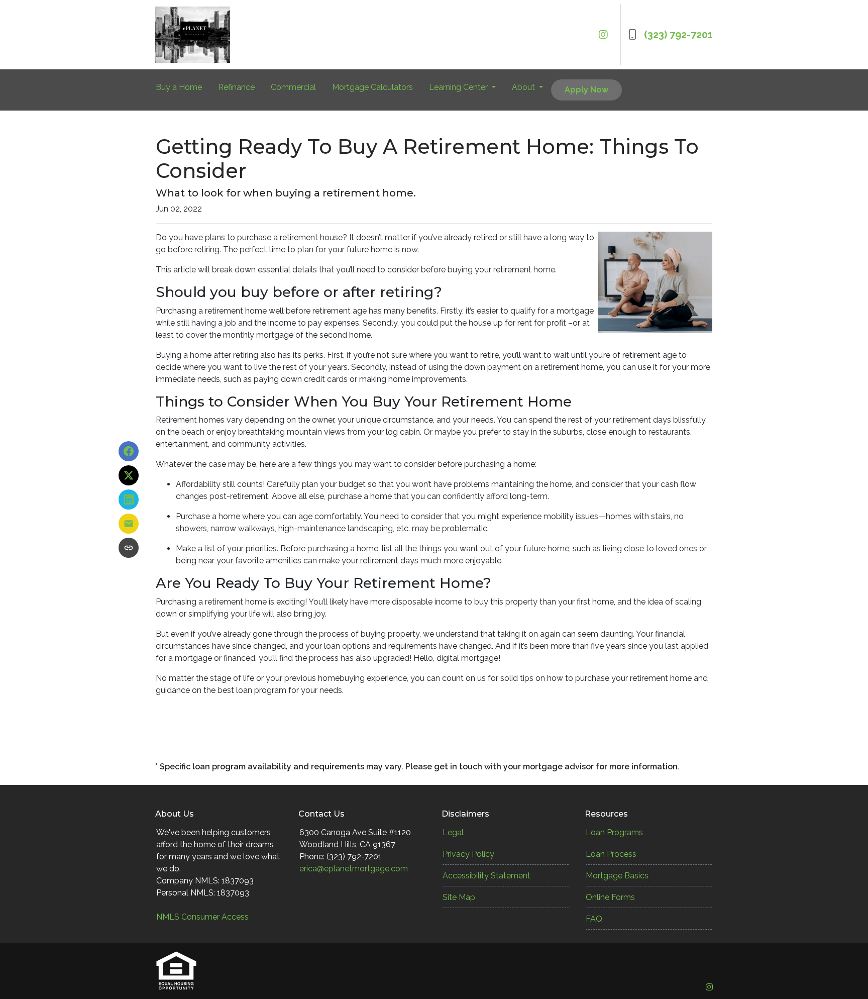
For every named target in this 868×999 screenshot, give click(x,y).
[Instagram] (603, 34)
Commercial (293, 87)
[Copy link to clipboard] (129, 548)
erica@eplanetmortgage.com (353, 868)
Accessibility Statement (486, 875)
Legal (453, 832)
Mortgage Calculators (372, 87)
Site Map (459, 897)
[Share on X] (129, 475)
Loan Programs (614, 832)
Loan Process (611, 854)
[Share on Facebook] (129, 451)
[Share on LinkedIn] (129, 499)
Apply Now (586, 89)
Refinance (236, 87)
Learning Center (459, 87)
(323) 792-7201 (678, 35)
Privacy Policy (468, 854)
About (524, 87)
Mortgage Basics (617, 875)
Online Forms (610, 897)
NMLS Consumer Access (202, 917)
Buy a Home (179, 87)
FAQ (594, 919)
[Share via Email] (129, 524)
